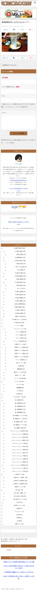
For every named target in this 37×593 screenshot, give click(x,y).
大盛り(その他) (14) (20, 316)
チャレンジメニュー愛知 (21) (20, 462)
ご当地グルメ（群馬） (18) (20, 477)
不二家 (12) (20, 390)
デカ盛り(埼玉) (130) (20, 260)
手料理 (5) (19, 517)
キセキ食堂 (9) (21, 270)
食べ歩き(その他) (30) (20, 496)
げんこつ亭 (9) (21, 288)
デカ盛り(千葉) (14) (20, 273)
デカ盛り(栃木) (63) (20, 282)
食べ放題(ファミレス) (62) (20, 415)
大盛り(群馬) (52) (21, 279)
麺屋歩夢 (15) (21, 369)
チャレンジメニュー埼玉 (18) (20, 446)
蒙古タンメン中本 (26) (20, 372)
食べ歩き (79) (19, 490)
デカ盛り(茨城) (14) (20, 291)
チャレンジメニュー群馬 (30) (20, 449)
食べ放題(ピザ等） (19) (20, 421)
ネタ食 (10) (19, 502)
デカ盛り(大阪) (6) (20, 310)
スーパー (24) (20, 384)
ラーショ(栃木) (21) (21, 335)
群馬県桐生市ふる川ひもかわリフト (10, 65)
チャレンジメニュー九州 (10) (20, 471)
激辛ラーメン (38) (20, 375)
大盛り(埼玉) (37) (21, 263)
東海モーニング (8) (20, 486)
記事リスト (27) (19, 524)
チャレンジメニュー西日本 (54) (19, 465)
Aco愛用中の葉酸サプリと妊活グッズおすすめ (19, 572)
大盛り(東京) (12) (21, 254)
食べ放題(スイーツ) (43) (20, 424)
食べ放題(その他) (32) (20, 428)
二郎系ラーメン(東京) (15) (21, 353)
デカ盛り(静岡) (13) (20, 297)
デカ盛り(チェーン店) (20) (19, 319)
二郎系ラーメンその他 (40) (21, 356)
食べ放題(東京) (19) (20, 409)
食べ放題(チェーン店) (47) (20, 418)
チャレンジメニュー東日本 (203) (19, 431)
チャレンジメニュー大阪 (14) (20, 468)
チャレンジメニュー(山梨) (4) (20, 459)
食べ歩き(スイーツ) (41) (20, 499)
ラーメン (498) (19, 325)
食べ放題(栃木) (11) (20, 406)
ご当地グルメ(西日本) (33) (20, 483)
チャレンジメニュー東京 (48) (20, 437)
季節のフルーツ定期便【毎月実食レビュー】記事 (19, 562)
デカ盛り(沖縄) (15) (20, 313)
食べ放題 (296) (19, 400)
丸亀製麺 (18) (20, 387)
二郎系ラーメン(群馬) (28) (21, 347)
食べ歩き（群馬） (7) (20, 493)
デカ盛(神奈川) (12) (20, 257)
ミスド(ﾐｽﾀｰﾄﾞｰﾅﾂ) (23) (19, 397)
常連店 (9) (19, 508)
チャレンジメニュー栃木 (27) (20, 452)
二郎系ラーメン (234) (20, 344)
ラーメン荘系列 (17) (21, 359)
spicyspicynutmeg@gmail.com (18, 180)
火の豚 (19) (21, 366)
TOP (15, 539)
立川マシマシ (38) (21, 363)
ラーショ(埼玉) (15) (21, 338)
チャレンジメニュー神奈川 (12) (20, 440)
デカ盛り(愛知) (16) (20, 301)
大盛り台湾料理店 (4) (20, 304)
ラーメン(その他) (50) (20, 378)
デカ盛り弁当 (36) (19, 322)
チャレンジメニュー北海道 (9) (20, 434)
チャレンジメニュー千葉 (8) (20, 443)
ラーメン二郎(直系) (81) (20, 341)
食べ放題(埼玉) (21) (20, 403)
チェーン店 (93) (19, 381)
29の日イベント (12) (19, 505)
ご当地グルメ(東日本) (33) (20, 480)
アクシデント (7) (19, 511)
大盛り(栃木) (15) (21, 285)
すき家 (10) (19, 394)
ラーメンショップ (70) (20, 328)
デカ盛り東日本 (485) (19, 248)
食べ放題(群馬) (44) (20, 412)
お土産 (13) (19, 514)
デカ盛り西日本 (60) (19, 307)
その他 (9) (19, 521)
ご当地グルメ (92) (19, 474)
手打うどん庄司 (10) (21, 266)
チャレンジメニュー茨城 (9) (20, 455)
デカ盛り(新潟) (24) (20, 294)
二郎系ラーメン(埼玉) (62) (21, 350)
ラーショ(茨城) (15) (21, 332)
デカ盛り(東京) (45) (20, 251)
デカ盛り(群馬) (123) (20, 276)
